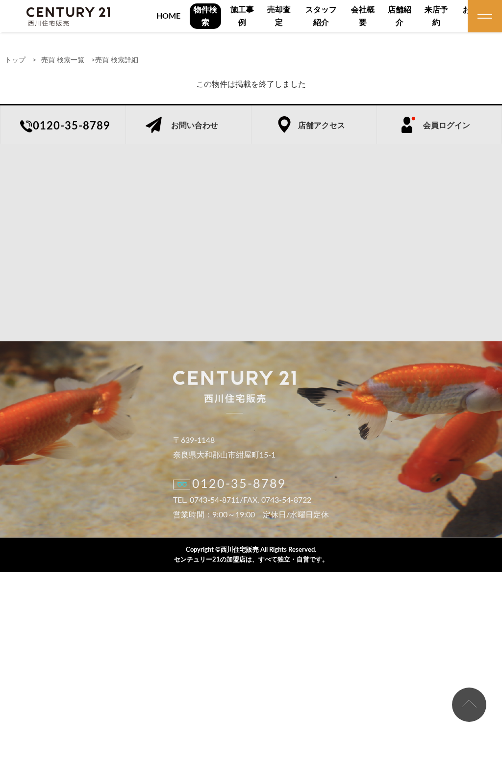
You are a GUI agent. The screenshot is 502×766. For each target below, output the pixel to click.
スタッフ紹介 (321, 16)
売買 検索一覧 (62, 60)
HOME (168, 16)
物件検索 (205, 16)
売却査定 (279, 16)
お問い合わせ (194, 125)
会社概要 (363, 16)
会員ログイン (446, 125)
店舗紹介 (399, 16)
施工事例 (242, 16)
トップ (15, 60)
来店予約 (436, 16)
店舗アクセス (321, 125)
